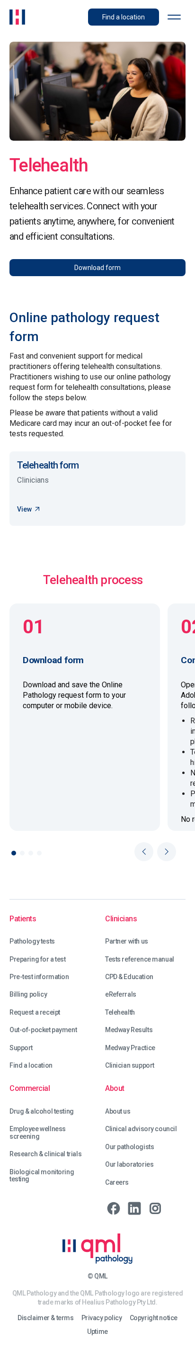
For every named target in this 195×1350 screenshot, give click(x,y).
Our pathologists (129, 1147)
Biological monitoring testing (41, 1176)
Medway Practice (130, 1048)
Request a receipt (34, 1012)
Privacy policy (101, 1318)
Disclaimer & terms (45, 1318)
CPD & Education (129, 977)
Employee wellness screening (37, 1132)
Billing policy (28, 994)
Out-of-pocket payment (43, 1030)
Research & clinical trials (45, 1154)
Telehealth (120, 1012)
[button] (174, 17)
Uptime (97, 1332)
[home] (17, 17)
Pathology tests (32, 941)
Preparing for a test (37, 959)
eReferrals (120, 994)
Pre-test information (39, 977)
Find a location (31, 1065)
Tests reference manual (139, 959)
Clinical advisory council (141, 1129)
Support (21, 1048)
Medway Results (128, 1030)
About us (118, 1111)
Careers (117, 1182)
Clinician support (129, 1065)
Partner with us (126, 941)
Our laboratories (129, 1164)
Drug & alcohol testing (41, 1111)
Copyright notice (153, 1318)
